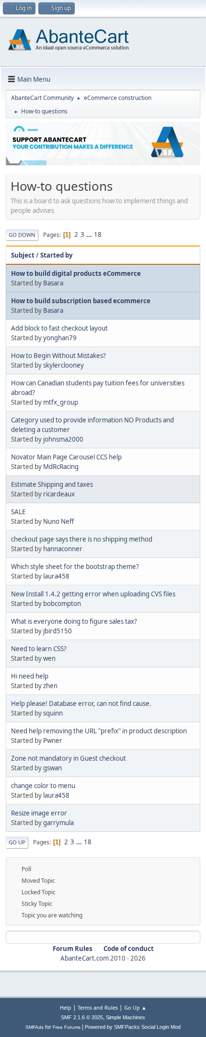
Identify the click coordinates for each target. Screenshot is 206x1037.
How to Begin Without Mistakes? (58, 355)
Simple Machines (125, 1017)
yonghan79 (60, 337)
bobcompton (62, 603)
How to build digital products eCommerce (76, 273)
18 (98, 234)
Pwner (52, 740)
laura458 (56, 576)
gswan (52, 768)
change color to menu (43, 785)
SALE (18, 511)
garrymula (58, 822)
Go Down (22, 234)
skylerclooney (63, 365)
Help (65, 1007)
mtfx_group (60, 402)
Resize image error (39, 813)
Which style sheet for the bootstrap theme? (75, 566)
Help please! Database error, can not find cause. (81, 703)
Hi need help (29, 676)
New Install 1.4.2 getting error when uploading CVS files (93, 594)
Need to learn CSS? (39, 648)
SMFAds (34, 1027)
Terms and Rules (98, 1007)
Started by (56, 255)
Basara (53, 283)
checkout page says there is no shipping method (81, 539)
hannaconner (62, 548)
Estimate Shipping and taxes (52, 484)
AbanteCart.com (84, 958)
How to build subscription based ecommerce (80, 300)
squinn (53, 713)
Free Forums (66, 1027)
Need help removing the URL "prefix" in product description (99, 731)
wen (49, 658)
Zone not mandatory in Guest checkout (68, 758)
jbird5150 (57, 631)
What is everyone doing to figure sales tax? (74, 621)
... (89, 234)
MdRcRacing (61, 466)
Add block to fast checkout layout (59, 328)
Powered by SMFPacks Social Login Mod (133, 1027)
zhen (50, 685)
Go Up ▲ (135, 1007)
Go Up (17, 842)
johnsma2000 (63, 439)
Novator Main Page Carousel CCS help (66, 457)
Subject (22, 255)
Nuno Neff (58, 521)
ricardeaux (59, 494)
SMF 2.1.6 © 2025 (82, 1017)
